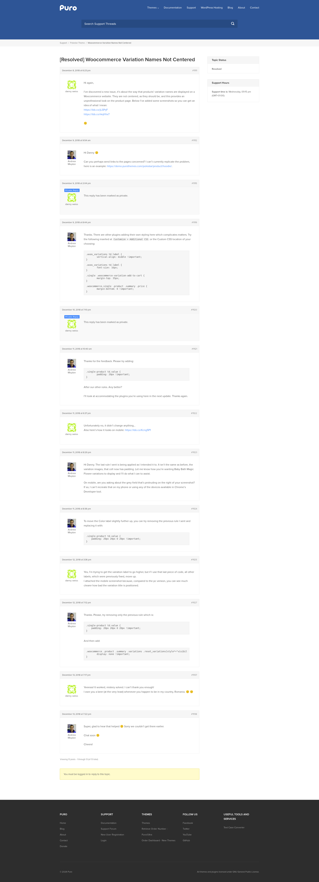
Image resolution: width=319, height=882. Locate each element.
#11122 (194, 413)
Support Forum (108, 828)
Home (63, 823)
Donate (63, 846)
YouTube (187, 834)
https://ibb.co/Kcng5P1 (138, 430)
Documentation (173, 7)
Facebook (188, 823)
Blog (230, 7)
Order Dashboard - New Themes (158, 840)
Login (103, 840)
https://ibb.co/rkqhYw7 (96, 114)
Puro (70, 872)
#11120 (194, 309)
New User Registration (112, 834)
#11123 (194, 452)
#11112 (194, 140)
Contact (254, 7)
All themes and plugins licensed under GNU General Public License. (228, 872)
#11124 (194, 508)
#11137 (194, 675)
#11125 (194, 559)
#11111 (194, 70)
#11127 (194, 602)
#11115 (194, 183)
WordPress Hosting (212, 7)
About (241, 7)
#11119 (194, 222)
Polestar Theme (77, 43)
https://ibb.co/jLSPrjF (96, 109)
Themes (152, 7)
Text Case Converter (234, 827)
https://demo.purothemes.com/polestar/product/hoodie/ (139, 166)
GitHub (186, 840)
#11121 (194, 349)
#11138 (194, 714)
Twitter (186, 828)
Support (191, 7)
